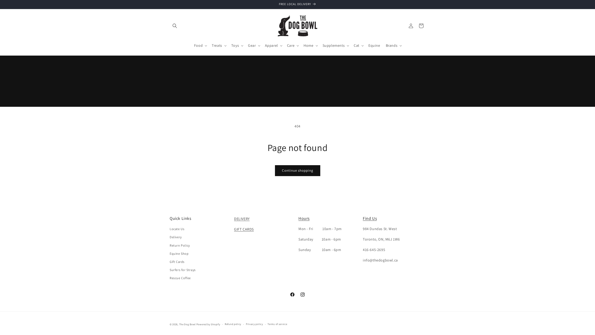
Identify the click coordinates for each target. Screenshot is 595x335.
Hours (304, 218)
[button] (175, 26)
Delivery (176, 237)
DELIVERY (242, 218)
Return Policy (180, 245)
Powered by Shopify (208, 324)
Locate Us (177, 229)
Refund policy (233, 324)
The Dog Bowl (187, 324)
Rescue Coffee (180, 278)
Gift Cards (177, 262)
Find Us (370, 218)
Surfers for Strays (183, 270)
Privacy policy (254, 324)
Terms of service (277, 324)
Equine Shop (179, 253)
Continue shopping (297, 170)
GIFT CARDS (244, 229)
